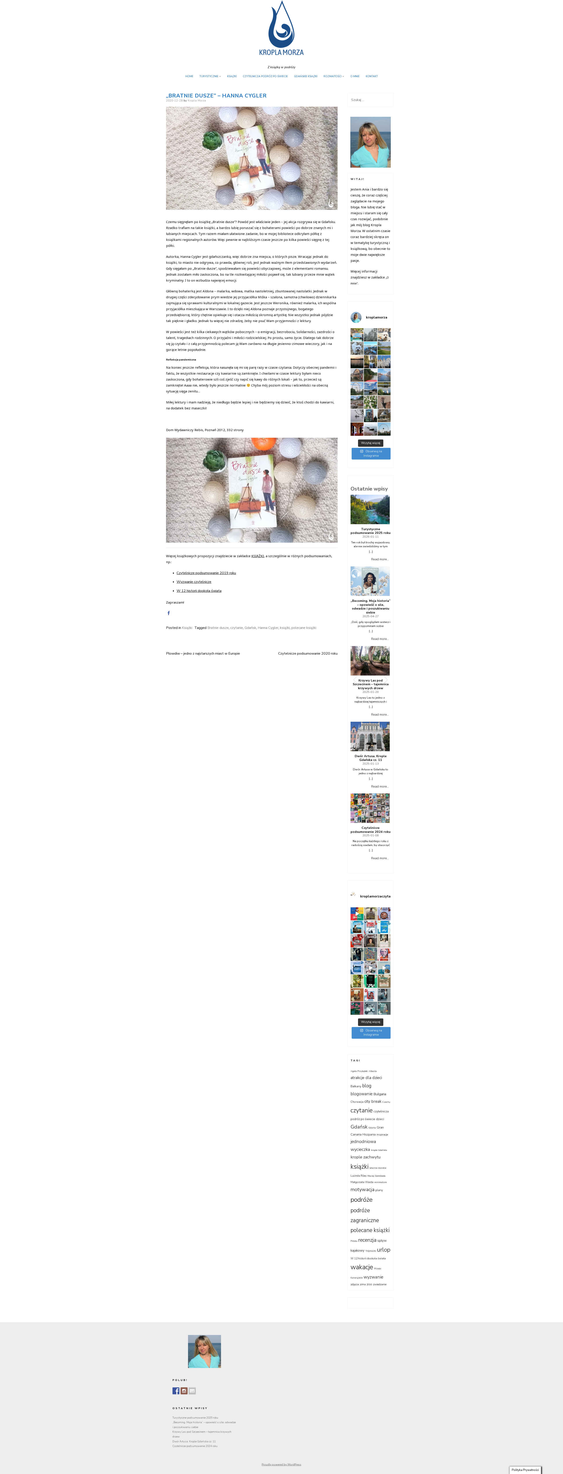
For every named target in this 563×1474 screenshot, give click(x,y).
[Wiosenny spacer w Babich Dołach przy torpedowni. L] (357, 415)
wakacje (362, 1267)
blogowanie (362, 1094)
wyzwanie (373, 1277)
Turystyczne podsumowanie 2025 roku (371, 531)
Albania (373, 1071)
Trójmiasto (370, 1250)
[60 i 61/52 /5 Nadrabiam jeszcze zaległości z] (357, 940)
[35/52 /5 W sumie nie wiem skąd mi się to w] (370, 994)
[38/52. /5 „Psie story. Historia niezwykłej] (370, 981)
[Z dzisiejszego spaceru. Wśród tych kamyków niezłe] (357, 402)
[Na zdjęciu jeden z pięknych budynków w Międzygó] (357, 375)
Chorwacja (357, 1102)
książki (285, 627)
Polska (354, 1241)
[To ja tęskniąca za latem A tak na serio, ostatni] (370, 348)
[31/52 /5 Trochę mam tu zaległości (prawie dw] (384, 1008)
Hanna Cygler (268, 627)
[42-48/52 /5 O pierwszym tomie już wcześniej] (370, 967)
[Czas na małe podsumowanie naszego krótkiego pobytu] (357, 334)
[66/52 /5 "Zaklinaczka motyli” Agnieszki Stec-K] (357, 927)
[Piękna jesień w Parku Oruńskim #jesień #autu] (370, 361)
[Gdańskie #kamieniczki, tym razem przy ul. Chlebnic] (384, 361)
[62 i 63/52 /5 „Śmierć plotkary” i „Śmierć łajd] (384, 927)
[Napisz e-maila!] (192, 1390)
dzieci (380, 1119)
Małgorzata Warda (362, 1182)
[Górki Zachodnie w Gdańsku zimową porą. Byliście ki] (370, 429)
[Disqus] (252, 727)
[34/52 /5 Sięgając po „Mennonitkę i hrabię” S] (384, 994)
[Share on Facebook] (168, 613)
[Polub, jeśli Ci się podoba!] (175, 1390)
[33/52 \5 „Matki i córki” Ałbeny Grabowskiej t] (357, 1008)
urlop (383, 1250)
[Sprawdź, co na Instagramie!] (184, 1390)
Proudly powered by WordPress (281, 1464)
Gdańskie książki (305, 76)
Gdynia (372, 1127)
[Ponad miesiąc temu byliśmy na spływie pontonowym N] (370, 375)
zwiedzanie (379, 1284)
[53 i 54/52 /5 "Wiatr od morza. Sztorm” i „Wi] (370, 954)
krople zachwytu (366, 1157)
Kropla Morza (197, 100)
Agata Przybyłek (359, 1071)
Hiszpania (369, 1134)
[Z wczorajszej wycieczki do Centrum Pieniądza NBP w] (357, 429)
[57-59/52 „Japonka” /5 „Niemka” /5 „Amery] (370, 940)
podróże (362, 1199)
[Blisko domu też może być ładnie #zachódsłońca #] (357, 361)
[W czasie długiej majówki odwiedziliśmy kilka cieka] (384, 402)
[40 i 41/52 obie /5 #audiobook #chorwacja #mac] (384, 967)
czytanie (236, 627)
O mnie (355, 76)
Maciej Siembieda (376, 1175)
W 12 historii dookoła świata (199, 590)
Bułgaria (379, 1094)
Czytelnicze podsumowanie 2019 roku (206, 573)
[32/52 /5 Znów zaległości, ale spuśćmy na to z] (370, 1008)
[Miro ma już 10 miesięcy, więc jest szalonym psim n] (357, 348)
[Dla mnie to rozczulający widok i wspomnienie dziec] (370, 402)
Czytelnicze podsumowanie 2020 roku (308, 653)
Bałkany (356, 1086)
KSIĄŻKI (257, 556)
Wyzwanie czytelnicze (194, 581)
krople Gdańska (379, 1150)
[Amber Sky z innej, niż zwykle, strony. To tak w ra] (357, 388)
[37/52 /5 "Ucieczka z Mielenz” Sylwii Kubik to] (384, 981)
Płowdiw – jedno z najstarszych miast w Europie (203, 653)
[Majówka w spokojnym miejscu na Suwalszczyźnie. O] (384, 348)
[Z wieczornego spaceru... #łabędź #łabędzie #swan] (384, 388)
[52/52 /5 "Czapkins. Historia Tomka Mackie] (384, 954)
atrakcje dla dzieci (366, 1077)
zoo (369, 1284)
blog (366, 1085)
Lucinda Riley (359, 1175)
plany (379, 1190)
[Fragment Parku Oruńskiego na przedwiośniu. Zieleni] (384, 415)
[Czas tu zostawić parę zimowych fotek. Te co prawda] (370, 334)
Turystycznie (208, 76)
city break (372, 1101)
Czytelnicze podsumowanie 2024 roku (371, 830)
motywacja (363, 1189)
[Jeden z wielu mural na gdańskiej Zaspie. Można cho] (370, 415)
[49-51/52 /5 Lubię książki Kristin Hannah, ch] (357, 967)
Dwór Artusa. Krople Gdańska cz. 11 (371, 758)
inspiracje (382, 1134)
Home (189, 76)
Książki (232, 76)
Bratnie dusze (218, 627)
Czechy (386, 1102)
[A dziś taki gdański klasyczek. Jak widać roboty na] (384, 375)
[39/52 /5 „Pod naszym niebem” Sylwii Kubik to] (357, 981)
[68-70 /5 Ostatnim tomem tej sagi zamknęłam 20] (370, 913)
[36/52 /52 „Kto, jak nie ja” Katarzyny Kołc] (357, 994)
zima (363, 1284)
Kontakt (372, 76)
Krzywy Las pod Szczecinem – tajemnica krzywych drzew (371, 684)
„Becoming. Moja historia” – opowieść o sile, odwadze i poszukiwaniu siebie (371, 607)
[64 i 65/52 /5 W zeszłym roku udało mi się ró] (370, 927)
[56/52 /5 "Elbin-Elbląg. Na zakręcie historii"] (384, 940)
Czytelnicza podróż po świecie (265, 76)
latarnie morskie (377, 1168)
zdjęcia (355, 1284)
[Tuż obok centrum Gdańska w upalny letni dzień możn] (370, 388)
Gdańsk (250, 627)
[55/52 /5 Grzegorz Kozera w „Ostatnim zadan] (357, 954)
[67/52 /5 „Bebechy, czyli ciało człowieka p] (384, 913)
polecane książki (303, 627)
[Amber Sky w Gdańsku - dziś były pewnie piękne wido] (384, 429)
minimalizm (380, 1182)
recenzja (367, 1239)
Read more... (380, 559)
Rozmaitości (333, 76)
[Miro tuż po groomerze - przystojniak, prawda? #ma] (384, 334)
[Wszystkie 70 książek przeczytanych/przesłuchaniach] (357, 913)
